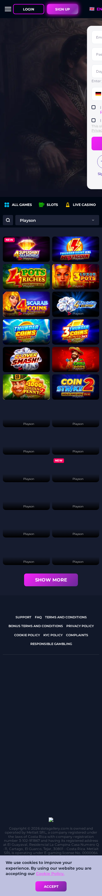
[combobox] (57, 220)
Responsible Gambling (51, 644)
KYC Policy (53, 635)
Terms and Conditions (66, 617)
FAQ (38, 617)
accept (51, 886)
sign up (62, 9)
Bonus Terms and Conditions (35, 626)
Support (23, 617)
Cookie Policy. (50, 873)
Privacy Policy (80, 626)
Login (28, 9)
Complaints (77, 635)
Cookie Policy (27, 635)
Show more (51, 580)
